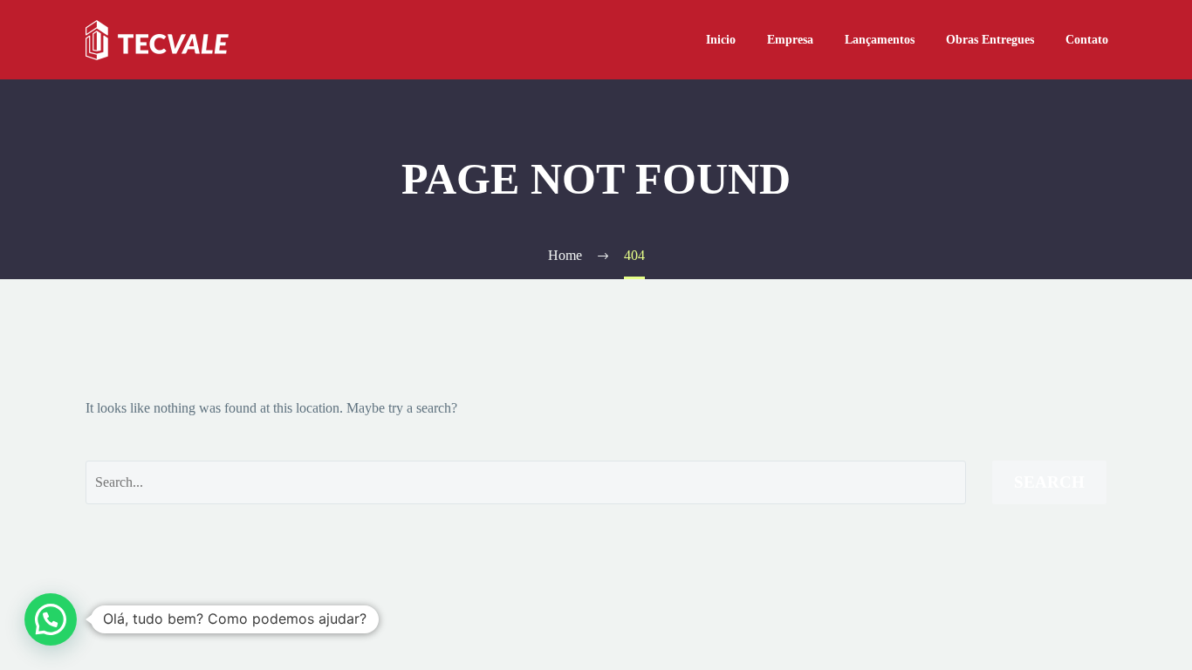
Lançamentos (880, 39)
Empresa (790, 39)
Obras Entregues (990, 39)
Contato (1086, 39)
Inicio (721, 39)
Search (1049, 482)
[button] (50, 619)
